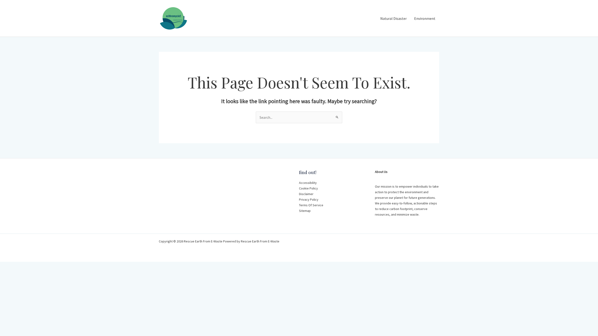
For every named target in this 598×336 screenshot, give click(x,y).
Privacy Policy (308, 199)
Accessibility (308, 183)
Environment (424, 18)
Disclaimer (306, 194)
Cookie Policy (308, 188)
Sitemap (305, 211)
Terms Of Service (311, 205)
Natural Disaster (393, 18)
